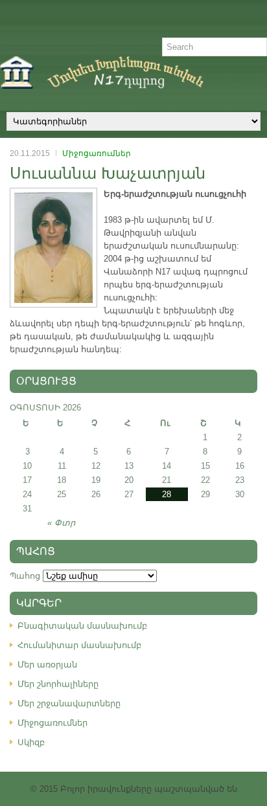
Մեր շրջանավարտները (69, 703)
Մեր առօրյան (47, 664)
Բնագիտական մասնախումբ (82, 626)
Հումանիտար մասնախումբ (79, 645)
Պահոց (25, 576)
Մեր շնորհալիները (58, 684)
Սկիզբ (31, 742)
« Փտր (61, 523)
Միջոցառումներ (96, 153)
